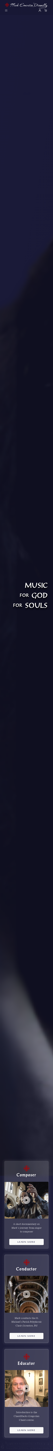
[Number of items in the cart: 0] (46, 10)
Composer (26, 1174)
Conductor (26, 1268)
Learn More (26, 1242)
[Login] (40, 10)
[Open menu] (6, 10)
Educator (26, 1363)
